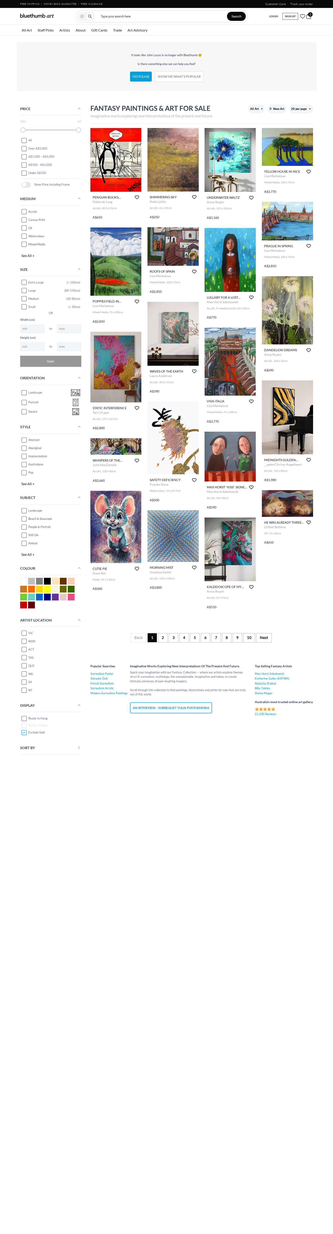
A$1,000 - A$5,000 (41, 156)
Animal (32, 543)
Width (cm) (27, 320)
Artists (64, 30)
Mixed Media (36, 244)
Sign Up (290, 16)
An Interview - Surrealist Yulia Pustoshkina (171, 708)
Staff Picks (46, 30)
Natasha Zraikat (265, 683)
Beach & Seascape (40, 518)
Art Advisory (137, 30)
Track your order (301, 4)
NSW (31, 641)
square (32, 411)
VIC (30, 633)
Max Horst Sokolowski (269, 673)
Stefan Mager (264, 693)
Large (32, 290)
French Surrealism (102, 683)
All (30, 140)
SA (30, 682)
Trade (117, 30)
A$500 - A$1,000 (40, 165)
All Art (27, 30)
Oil (30, 228)
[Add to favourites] (137, 197)
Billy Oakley (262, 688)
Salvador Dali (99, 678)
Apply (50, 361)
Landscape (35, 510)
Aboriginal (34, 448)
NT (30, 690)
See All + (27, 255)
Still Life (33, 535)
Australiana (35, 464)
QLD (31, 666)
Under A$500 (37, 173)
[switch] (26, 185)
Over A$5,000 (37, 148)
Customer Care (275, 4)
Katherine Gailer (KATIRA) (272, 678)
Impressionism (37, 456)
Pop (30, 472)
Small (31, 307)
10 (249, 637)
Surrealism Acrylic (102, 688)
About (81, 30)
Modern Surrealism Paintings (109, 693)
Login (273, 16)
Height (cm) (28, 337)
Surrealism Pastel (101, 673)
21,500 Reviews (265, 714)
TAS (31, 657)
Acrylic (32, 211)
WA (30, 674)
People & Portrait (39, 527)
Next (264, 637)
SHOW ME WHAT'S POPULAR (179, 76)
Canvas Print (36, 220)
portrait (33, 402)
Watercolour (36, 236)
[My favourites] (302, 16)
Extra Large (36, 282)
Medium (33, 298)
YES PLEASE (141, 76)
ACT (31, 649)
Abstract (34, 440)
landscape (35, 392)
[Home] (37, 16)
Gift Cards (99, 30)
